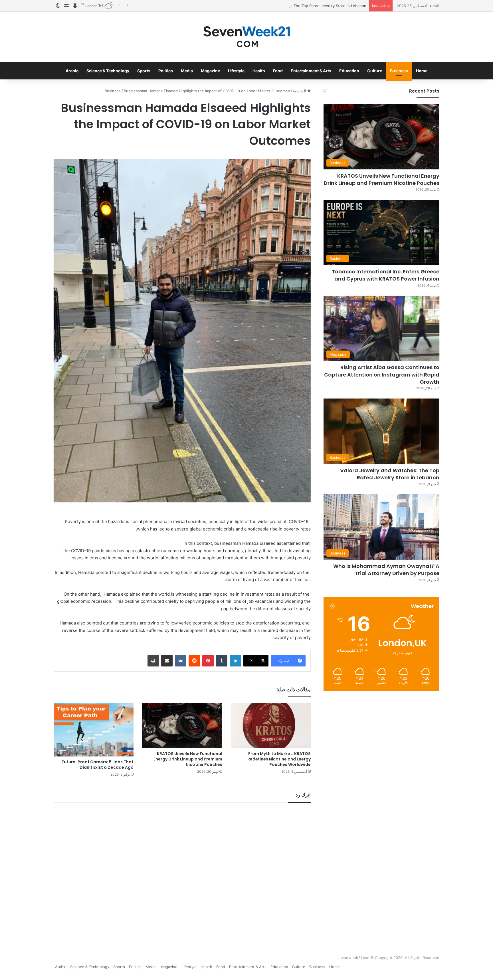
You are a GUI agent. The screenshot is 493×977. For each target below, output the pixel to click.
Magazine (210, 70)
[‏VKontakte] (180, 660)
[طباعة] (153, 660)
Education (349, 70)
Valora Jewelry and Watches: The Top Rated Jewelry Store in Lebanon (303, 5)
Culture (374, 70)
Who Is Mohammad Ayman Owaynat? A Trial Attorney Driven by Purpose (386, 569)
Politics (165, 70)
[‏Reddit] (194, 660)
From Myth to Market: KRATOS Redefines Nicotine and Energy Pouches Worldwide (279, 759)
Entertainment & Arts (311, 70)
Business (399, 70)
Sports (143, 70)
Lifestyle (236, 70)
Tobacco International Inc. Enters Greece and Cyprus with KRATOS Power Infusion (385, 275)
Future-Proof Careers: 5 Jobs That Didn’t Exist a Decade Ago (98, 764)
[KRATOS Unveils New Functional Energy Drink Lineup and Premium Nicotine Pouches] (182, 725)
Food (278, 70)
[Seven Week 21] (246, 37)
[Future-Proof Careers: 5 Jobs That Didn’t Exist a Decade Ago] (94, 729)
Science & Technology (107, 70)
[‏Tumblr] (221, 660)
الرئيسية (300, 91)
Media (187, 70)
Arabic (72, 70)
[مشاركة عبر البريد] (167, 660)
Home (421, 70)
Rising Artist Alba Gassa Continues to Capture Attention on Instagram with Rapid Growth (381, 374)
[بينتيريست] (208, 660)
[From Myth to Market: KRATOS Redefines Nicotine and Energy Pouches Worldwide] (271, 725)
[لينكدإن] (235, 660)
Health (258, 70)
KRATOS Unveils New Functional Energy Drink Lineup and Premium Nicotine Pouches (187, 759)
